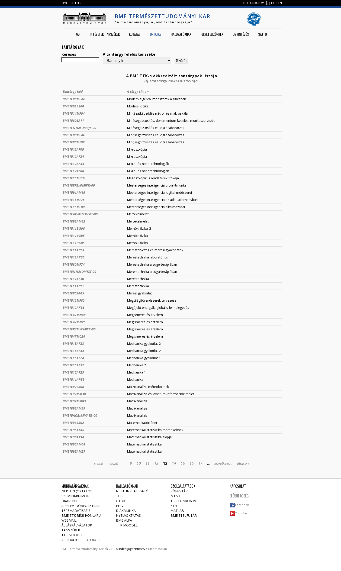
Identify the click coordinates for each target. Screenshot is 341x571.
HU (273, 3)
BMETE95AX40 (73, 430)
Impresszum (158, 549)
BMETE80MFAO (74, 135)
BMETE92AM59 (74, 408)
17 (200, 463)
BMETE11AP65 (73, 286)
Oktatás (155, 34)
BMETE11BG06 (74, 228)
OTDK (120, 501)
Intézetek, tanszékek (105, 34)
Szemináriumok (75, 496)
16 (192, 463)
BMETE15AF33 (73, 343)
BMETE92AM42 (74, 221)
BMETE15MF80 (74, 207)
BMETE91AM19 (74, 192)
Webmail (69, 520)
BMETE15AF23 (73, 372)
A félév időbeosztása (80, 505)
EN (280, 3)
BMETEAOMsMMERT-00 (80, 214)
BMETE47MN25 (74, 322)
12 (156, 463)
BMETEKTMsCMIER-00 (79, 329)
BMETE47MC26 (74, 336)
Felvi (120, 505)
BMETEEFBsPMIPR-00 (79, 185)
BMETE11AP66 (73, 257)
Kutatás (135, 34)
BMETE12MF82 (74, 300)
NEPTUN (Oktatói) (76, 491)
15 (183, 463)
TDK (119, 496)
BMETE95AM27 (74, 451)
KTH (173, 505)
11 (147, 463)
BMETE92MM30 (74, 394)
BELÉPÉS (76, 3)
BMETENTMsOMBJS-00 (79, 128)
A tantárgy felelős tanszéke (129, 54)
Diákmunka (126, 510)
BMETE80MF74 (74, 264)
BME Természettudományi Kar (162, 16)
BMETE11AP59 (73, 379)
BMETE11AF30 (73, 279)
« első (98, 463)
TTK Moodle (72, 535)
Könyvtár (179, 491)
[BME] (84, 18)
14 (174, 463)
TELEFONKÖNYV (253, 3)
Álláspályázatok (76, 525)
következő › (223, 463)
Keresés (68, 54)
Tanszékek (70, 530)
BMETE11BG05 (74, 235)
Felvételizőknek (211, 34)
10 (139, 463)
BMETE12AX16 (73, 307)
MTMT (175, 496)
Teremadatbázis (75, 510)
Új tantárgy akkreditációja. (171, 81)
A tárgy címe (136, 91)
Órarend (69, 501)
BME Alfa (124, 520)
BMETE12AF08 (73, 171)
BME (65, 3)
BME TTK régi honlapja (81, 515)
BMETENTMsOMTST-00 (79, 271)
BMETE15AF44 (73, 350)
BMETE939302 (73, 422)
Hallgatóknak (181, 34)
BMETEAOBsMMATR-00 (80, 415)
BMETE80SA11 (73, 120)
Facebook (242, 505)
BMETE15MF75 (74, 199)
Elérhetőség (239, 496)
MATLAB (177, 510)
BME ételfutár (183, 515)
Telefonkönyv (183, 501)
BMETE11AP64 (73, 250)
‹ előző (113, 463)
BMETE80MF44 (74, 99)
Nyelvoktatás (128, 515)
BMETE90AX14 (73, 437)
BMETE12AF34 (73, 156)
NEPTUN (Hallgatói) (133, 491)
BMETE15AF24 (73, 358)
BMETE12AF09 (73, 149)
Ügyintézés (240, 34)
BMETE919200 (73, 106)
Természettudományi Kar (86, 549)
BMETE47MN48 (74, 315)
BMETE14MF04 (74, 113)
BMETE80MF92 (74, 142)
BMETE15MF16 (74, 178)
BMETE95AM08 (74, 444)
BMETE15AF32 (73, 365)
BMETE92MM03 (74, 401)
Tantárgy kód (73, 91)
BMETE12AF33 (73, 163)
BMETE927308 (73, 386)
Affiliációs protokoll (81, 540)
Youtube (241, 513)
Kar (77, 34)
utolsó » (243, 463)
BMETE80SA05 (73, 293)
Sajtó (262, 34)
